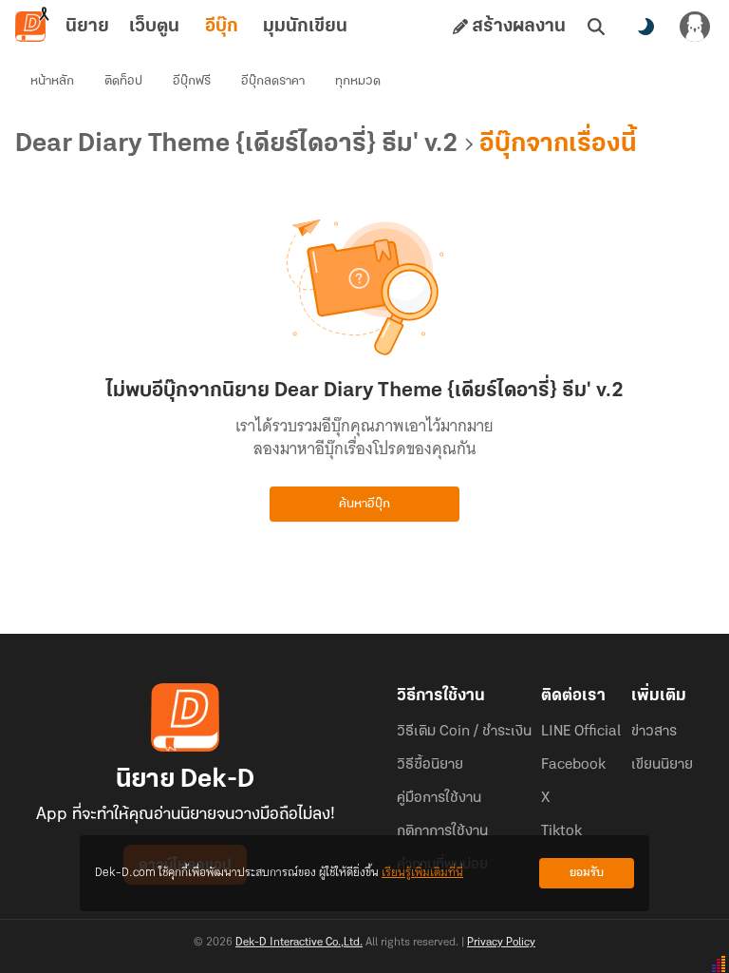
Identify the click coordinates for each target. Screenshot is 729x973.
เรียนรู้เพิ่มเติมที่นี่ (422, 873)
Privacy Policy (501, 942)
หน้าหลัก (52, 81)
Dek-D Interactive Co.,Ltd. (299, 942)
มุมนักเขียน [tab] (305, 26)
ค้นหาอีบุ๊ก (364, 504)
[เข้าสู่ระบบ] (695, 27)
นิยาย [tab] (87, 26)
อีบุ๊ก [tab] (221, 26)
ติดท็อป (123, 81)
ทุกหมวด (358, 81)
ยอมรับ (587, 873)
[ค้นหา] (596, 27)
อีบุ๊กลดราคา (273, 81)
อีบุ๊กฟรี (192, 81)
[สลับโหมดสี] (645, 27)
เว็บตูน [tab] (154, 26)
